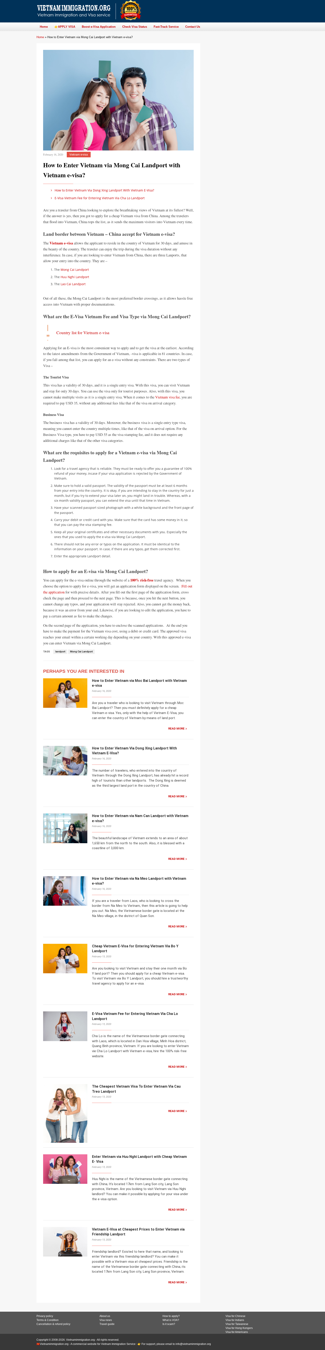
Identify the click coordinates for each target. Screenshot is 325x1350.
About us (104, 1316)
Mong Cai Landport (75, 269)
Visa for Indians (235, 1320)
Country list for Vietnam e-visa (82, 332)
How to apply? (171, 1316)
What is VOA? (170, 1320)
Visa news (105, 1320)
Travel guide (107, 1324)
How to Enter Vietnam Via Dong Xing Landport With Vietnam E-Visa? (104, 190)
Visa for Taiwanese (237, 1324)
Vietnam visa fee (167, 397)
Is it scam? (168, 1324)
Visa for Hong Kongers (239, 1328)
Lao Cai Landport (73, 284)
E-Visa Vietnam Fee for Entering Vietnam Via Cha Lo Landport (99, 198)
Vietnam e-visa (78, 154)
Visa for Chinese (235, 1316)
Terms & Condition (47, 1320)
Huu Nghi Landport (75, 277)
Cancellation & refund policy (53, 1324)
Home (40, 37)
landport (60, 651)
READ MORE (176, 728)
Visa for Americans (237, 1332)
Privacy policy (44, 1316)
